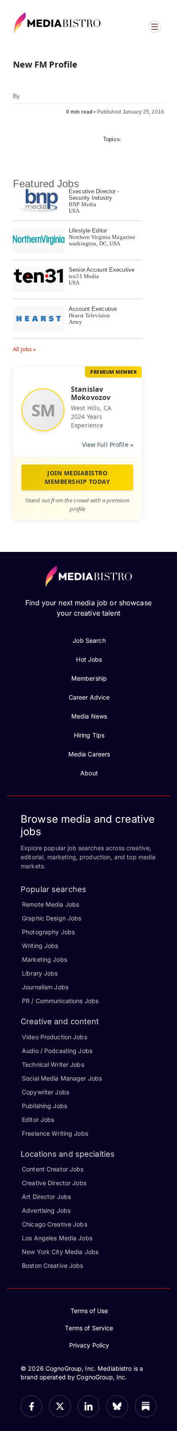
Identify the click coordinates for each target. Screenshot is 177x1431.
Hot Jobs (89, 659)
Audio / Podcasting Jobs (57, 1050)
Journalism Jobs (45, 987)
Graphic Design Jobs (51, 918)
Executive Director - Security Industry (94, 194)
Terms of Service (89, 1328)
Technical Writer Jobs (53, 1064)
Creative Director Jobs (54, 1182)
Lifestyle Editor (88, 230)
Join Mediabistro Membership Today (77, 477)
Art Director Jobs (46, 1196)
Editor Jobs (38, 1119)
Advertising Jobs (46, 1210)
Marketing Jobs (44, 959)
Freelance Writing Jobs (55, 1133)
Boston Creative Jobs (52, 1265)
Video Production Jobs (54, 1037)
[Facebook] (31, 1406)
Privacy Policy (89, 1345)
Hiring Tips (89, 735)
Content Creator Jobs (53, 1169)
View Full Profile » (107, 444)
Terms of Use (89, 1310)
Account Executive (93, 309)
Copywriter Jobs (45, 1092)
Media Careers (89, 754)
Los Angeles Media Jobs (57, 1238)
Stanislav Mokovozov (90, 393)
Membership (89, 678)
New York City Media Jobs (60, 1251)
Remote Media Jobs (50, 904)
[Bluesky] (117, 1406)
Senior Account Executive (101, 269)
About (89, 773)
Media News (89, 716)
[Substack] (145, 1406)
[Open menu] (154, 26)
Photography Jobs (48, 931)
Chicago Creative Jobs (54, 1224)
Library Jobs (40, 973)
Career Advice (89, 697)
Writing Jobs (40, 945)
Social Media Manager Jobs (62, 1078)
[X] (59, 1406)
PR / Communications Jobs (60, 1000)
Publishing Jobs (44, 1105)
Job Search (89, 640)
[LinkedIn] (88, 1406)
